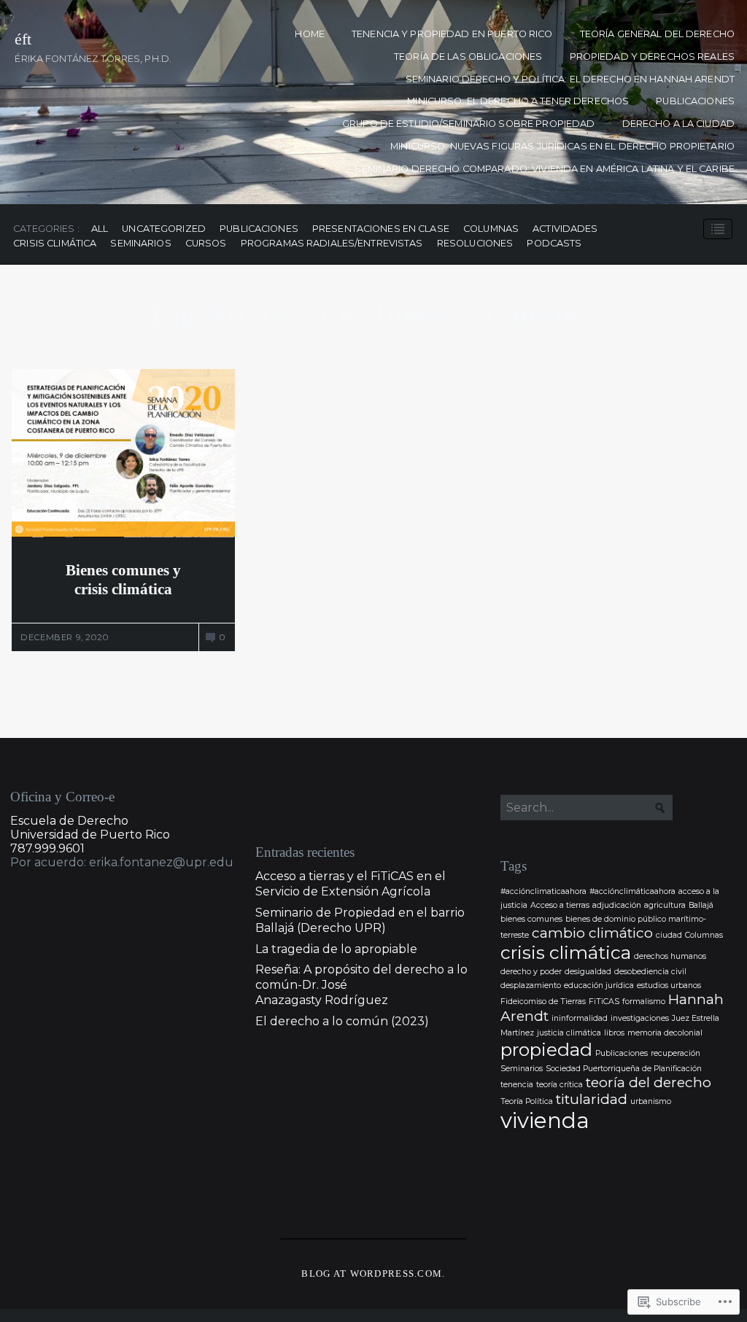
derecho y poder (531, 971)
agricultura (665, 905)
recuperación (675, 1053)
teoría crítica (559, 1084)
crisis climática (54, 244)
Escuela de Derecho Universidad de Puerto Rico (90, 827)
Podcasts (554, 244)
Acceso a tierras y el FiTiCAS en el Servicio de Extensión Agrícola (350, 883)
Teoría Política (526, 1101)
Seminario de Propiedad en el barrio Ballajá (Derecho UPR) (360, 920)
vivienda (544, 1120)
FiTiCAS (604, 1001)
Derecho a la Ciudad (678, 123)
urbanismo (650, 1101)
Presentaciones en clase (380, 229)
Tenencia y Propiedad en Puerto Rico (452, 33)
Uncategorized (164, 229)
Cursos (206, 244)
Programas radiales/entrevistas (332, 244)
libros (614, 1033)
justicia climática (569, 1033)
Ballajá (701, 905)
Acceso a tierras (559, 905)
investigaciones (640, 1018)
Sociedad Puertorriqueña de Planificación (624, 1068)
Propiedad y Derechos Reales (652, 56)
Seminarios (140, 244)
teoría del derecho (648, 1082)
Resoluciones (475, 244)
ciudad (669, 935)
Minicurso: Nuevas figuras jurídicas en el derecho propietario (562, 146)
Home (310, 33)
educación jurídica (599, 985)
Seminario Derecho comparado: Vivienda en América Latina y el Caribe (545, 168)
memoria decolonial (665, 1033)
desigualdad (588, 971)
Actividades (565, 229)
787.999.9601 (47, 848)
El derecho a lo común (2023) (342, 1021)
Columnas (491, 229)
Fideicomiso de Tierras (543, 1001)
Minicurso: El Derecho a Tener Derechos (518, 101)
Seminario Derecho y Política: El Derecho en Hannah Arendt (570, 79)
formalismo (643, 1001)
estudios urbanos (669, 985)
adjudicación (616, 905)
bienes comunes (531, 919)
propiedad (546, 1049)
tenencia (516, 1084)
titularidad (591, 1099)
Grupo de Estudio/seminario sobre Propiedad (468, 123)
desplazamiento (530, 985)
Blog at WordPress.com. (373, 1274)
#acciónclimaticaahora (543, 891)
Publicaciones (695, 101)
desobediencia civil (650, 971)
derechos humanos (670, 956)
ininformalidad (579, 1018)
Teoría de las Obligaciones (468, 56)
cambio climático (592, 933)
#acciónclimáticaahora (632, 891)
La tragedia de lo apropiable (336, 949)
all (99, 229)
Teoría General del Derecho (657, 33)
